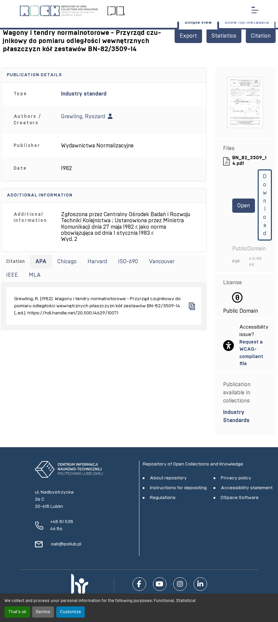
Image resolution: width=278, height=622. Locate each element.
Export (188, 36)
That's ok (17, 612)
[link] (245, 416)
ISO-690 (128, 261)
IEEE (12, 275)
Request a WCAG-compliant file (251, 353)
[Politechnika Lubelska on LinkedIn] (200, 584)
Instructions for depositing (178, 487)
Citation (261, 36)
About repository (168, 478)
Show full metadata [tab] (246, 22)
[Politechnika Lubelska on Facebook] (139, 584)
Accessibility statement (247, 487)
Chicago (67, 261)
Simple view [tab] (198, 22)
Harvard (97, 261)
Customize (70, 612)
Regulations (163, 497)
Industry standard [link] (83, 94)
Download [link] (265, 205)
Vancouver (162, 261)
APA (40, 261)
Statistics (224, 36)
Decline (43, 612)
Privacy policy (236, 478)
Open (243, 205)
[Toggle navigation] (255, 10)
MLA (35, 275)
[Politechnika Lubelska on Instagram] (180, 584)
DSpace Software (240, 497)
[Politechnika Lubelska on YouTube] (159, 584)
